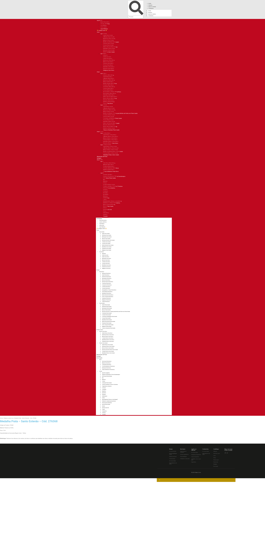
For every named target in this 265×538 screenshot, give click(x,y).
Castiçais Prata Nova (108, 166)
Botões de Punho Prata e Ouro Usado (113, 151)
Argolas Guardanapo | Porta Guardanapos (114, 176)
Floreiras (105, 196)
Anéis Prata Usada (108, 106)
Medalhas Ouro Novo (108, 67)
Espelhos (105, 193)
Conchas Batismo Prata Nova (111, 168)
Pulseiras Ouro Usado (109, 50)
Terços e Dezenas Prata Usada (111, 130)
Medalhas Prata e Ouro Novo (110, 141)
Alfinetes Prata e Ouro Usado (111, 148)
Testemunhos (172, 458)
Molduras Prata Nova (108, 169)
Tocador (105, 216)
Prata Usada (104, 105)
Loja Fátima (104, 25)
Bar (104, 179)
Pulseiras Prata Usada (109, 125)
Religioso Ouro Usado (109, 52)
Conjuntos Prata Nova (109, 86)
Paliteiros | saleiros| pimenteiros (111, 203)
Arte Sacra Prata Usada (109, 178)
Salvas (105, 208)
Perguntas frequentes (196, 454)
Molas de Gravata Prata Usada (111, 123)
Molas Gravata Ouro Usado (110, 47)
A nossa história (172, 451)
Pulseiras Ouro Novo (108, 68)
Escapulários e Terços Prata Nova (112, 91)
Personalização (183, 456)
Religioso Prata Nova (108, 101)
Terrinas (105, 214)
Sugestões (193, 462)
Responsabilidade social (173, 454)
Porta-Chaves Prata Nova (110, 98)
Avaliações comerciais (185, 458)
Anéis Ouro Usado (108, 35)
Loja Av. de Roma (105, 23)
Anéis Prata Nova (107, 77)
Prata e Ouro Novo (105, 133)
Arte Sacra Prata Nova (109, 163)
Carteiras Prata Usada (109, 115)
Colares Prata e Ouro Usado (110, 153)
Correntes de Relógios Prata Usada (112, 118)
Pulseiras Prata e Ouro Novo (110, 143)
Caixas (105, 183)
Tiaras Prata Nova (108, 103)
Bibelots (105, 181)
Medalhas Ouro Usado (109, 48)
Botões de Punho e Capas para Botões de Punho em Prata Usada (120, 113)
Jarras (105, 199)
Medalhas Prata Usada (109, 121)
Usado (102, 173)
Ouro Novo (103, 53)
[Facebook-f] (225, 453)
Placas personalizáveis (109, 204)
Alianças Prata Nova (108, 75)
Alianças (105, 55)
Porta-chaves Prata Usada (110, 126)
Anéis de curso (107, 57)
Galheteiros (106, 198)
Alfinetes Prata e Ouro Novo (110, 136)
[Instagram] (227, 453)
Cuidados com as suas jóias (196, 459)
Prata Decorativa (105, 22)
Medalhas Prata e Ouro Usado (111, 154)
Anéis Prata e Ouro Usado (110, 146)
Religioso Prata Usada (109, 128)
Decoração (99, 358)
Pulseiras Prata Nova (108, 100)
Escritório (105, 194)
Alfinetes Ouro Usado (108, 37)
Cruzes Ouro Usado (108, 45)
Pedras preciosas (173, 456)
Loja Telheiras (104, 28)
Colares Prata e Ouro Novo (110, 140)
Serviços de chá (107, 209)
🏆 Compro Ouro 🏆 (102, 30)
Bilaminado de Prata (102, 156)
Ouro (98, 32)
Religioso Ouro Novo (108, 70)
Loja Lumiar (104, 27)
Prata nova (215, 462)
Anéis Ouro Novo (107, 58)
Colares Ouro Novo (108, 63)
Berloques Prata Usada (109, 110)
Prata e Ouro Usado (106, 145)
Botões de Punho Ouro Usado (111, 42)
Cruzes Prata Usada (108, 120)
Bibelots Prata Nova (108, 164)
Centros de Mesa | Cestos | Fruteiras (112, 186)
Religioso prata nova (8, 418)
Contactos (150, 8)
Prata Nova (103, 73)
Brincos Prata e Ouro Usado (110, 150)
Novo (102, 161)
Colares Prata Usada (108, 116)
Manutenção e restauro (183, 452)
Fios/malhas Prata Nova (109, 93)
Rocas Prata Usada (108, 206)
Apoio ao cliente (152, 6)
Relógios (99, 158)
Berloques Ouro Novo (109, 60)
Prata (98, 72)
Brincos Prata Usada (108, 111)
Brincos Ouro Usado (108, 40)
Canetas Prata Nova (108, 85)
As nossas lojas (172, 460)
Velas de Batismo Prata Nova (110, 171)
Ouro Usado (104, 33)
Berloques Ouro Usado (109, 38)
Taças (104, 211)
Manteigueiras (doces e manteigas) (112, 201)
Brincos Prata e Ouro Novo (110, 138)
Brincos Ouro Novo (108, 62)
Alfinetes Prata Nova (108, 78)
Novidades (99, 218)
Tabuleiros (106, 213)
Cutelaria (105, 191)
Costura (105, 189)
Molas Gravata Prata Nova (110, 96)
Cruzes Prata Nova (108, 90)
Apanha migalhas (107, 174)
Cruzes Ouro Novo (108, 65)
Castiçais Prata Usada (109, 184)
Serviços (150, 5)
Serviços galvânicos (184, 454)
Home (149, 3)
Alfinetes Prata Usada (109, 108)
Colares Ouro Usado (108, 43)
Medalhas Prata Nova (108, 95)
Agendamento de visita (173, 463)
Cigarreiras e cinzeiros (109, 188)
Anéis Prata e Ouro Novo (109, 135)
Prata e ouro (100, 329)
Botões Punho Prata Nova (110, 83)
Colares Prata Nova (108, 88)
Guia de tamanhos (195, 456)
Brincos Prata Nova (108, 82)
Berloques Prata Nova (109, 80)
